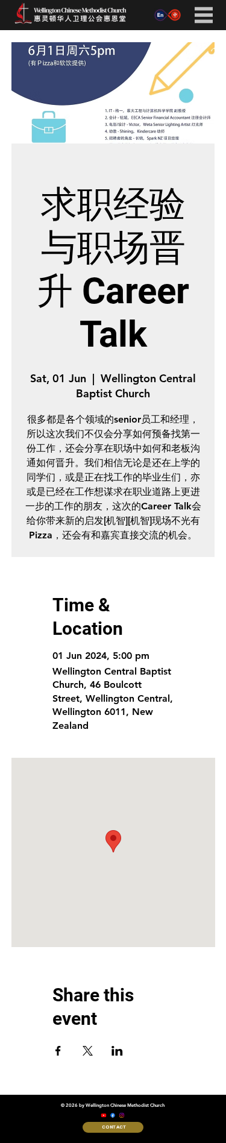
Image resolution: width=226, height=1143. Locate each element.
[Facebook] (113, 1115)
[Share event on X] (87, 1051)
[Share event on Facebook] (58, 1051)
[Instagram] (122, 1115)
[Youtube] (104, 1115)
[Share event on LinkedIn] (117, 1051)
